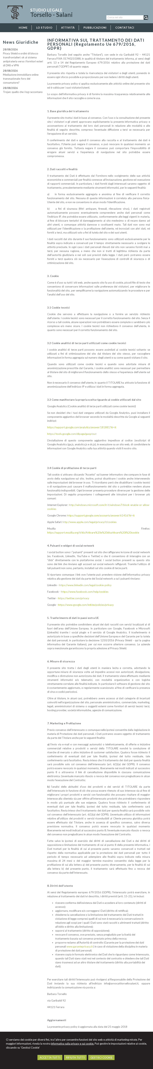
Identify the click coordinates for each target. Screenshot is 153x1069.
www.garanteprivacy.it (80, 946)
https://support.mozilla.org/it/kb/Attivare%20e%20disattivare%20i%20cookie (93, 532)
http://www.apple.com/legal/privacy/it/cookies (90, 522)
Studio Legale (46, 10)
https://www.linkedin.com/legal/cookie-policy (85, 585)
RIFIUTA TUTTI (75, 1057)
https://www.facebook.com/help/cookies (84, 591)
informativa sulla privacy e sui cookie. (72, 1043)
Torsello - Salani (51, 14)
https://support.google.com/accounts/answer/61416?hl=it (100, 515)
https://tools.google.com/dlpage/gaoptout (71, 433)
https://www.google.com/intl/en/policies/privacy (86, 604)
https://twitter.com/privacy (73, 598)
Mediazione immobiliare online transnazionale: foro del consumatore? (20, 78)
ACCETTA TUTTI (50, 1057)
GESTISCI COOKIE (101, 1057)
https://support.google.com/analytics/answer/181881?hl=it (81, 427)
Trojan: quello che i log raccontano (23, 92)
